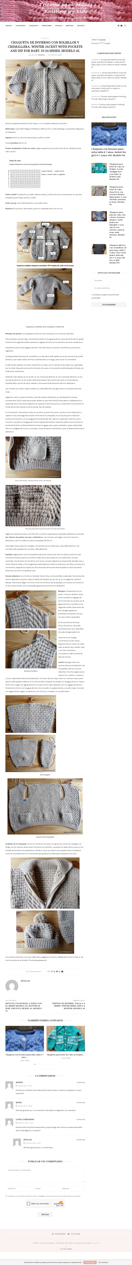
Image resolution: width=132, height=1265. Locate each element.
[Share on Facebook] (51, 971)
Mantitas (69, 26)
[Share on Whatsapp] (59, 971)
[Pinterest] (118, 25)
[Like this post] (49, 971)
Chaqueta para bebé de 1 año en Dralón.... (66, 1055)
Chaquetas (33, 26)
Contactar (95, 1243)
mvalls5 (41, 55)
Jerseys (8, 26)
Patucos (58, 26)
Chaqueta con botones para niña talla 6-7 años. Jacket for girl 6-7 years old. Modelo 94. (108, 152)
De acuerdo (90, 1262)
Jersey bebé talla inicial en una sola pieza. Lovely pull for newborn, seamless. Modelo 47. (108, 88)
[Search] (125, 25)
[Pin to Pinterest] (57, 971)
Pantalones (46, 26)
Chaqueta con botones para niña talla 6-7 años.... (25, 1056)
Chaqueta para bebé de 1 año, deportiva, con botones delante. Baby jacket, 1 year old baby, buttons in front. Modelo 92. (118, 196)
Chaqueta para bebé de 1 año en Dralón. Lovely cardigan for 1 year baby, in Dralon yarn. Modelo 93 (116, 171)
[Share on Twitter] (54, 971)
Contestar (80, 1082)
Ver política (103, 1262)
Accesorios (20, 26)
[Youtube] (121, 25)
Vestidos (80, 26)
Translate (107, 43)
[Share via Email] (62, 971)
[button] (9, 1045)
